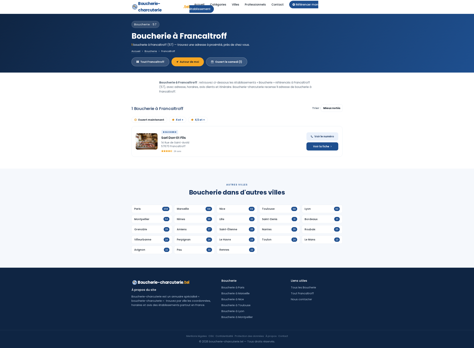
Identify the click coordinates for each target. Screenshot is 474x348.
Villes (235, 4)
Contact (277, 4)
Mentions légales (196, 336)
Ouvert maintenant (151, 120)
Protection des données (249, 336)
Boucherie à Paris (232, 287)
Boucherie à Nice (232, 299)
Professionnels (255, 4)
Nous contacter (301, 299)
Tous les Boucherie (303, 287)
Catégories (218, 4)
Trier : (316, 108)
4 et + (179, 120)
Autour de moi (189, 62)
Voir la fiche (321, 146)
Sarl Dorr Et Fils (173, 137)
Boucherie (151, 51)
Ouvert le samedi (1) (228, 62)
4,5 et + (200, 120)
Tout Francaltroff (152, 62)
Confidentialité (224, 336)
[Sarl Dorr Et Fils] (147, 141)
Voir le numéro (324, 136)
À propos (271, 336)
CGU (211, 336)
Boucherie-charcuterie (163, 7)
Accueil (199, 4)
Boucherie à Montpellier (237, 317)
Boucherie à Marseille (235, 293)
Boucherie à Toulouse (236, 305)
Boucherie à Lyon (232, 311)
